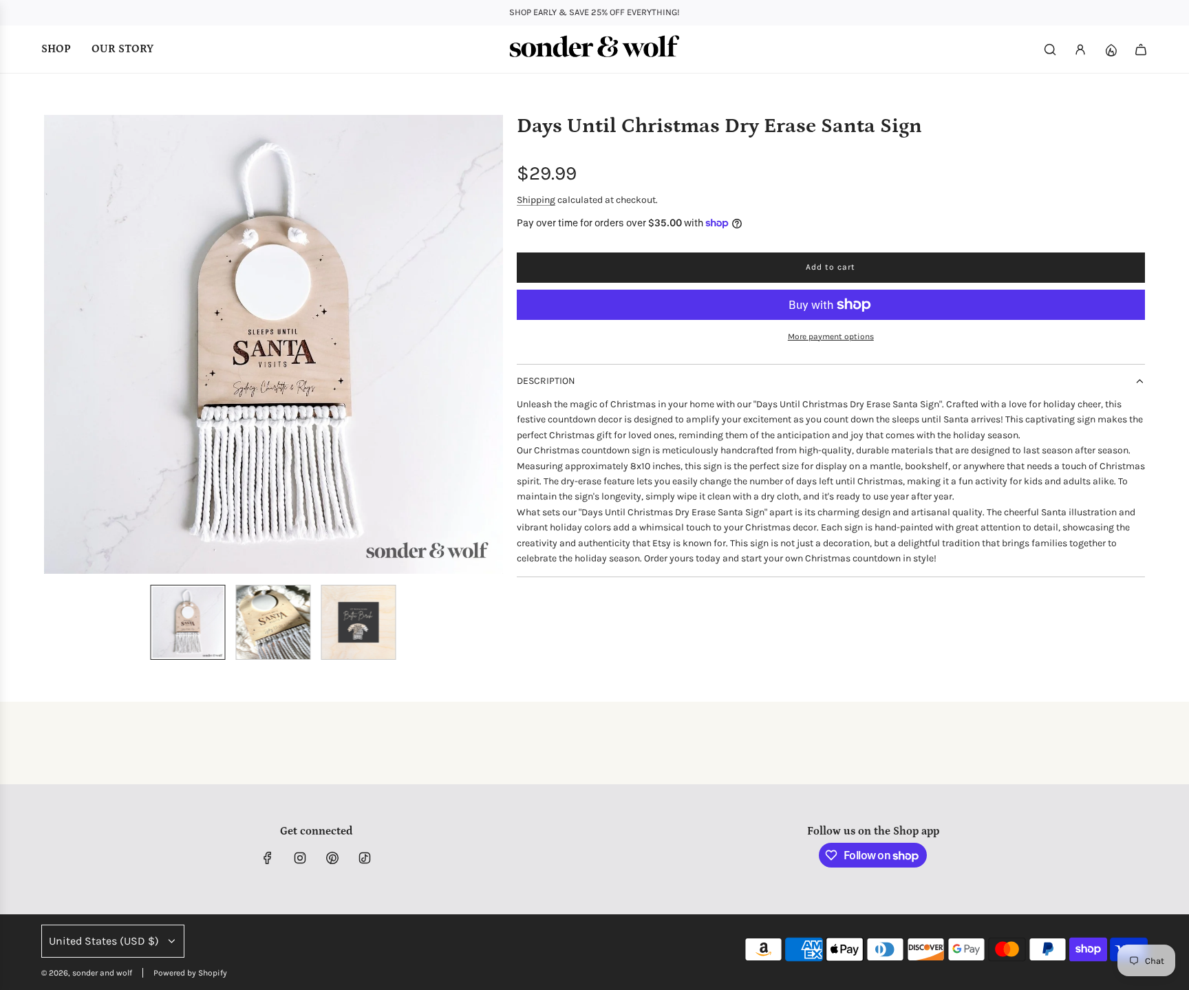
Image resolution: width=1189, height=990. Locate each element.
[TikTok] (365, 858)
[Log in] (1080, 49)
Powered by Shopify (190, 973)
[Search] (1050, 49)
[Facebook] (268, 858)
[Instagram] (300, 858)
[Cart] (1141, 49)
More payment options (831, 336)
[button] (55, 345)
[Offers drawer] (1110, 49)
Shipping (536, 200)
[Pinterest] (332, 858)
